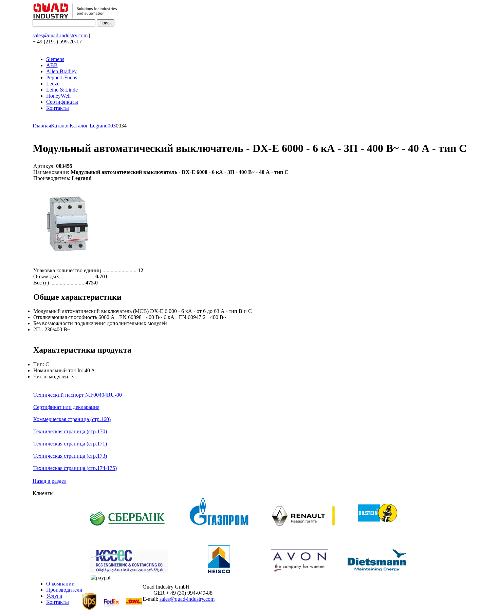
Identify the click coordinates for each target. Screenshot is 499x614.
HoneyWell (58, 96)
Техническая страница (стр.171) (70, 444)
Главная (42, 125)
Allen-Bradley (61, 71)
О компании (60, 584)
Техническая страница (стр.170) (70, 431)
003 (112, 125)
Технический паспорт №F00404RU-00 (77, 395)
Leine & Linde (62, 90)
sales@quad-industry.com (60, 35)
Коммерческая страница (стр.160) (72, 419)
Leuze (52, 83)
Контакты (57, 108)
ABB (52, 65)
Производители (64, 590)
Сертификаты (62, 102)
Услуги (54, 596)
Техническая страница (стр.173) (70, 456)
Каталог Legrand (89, 125)
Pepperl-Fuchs (61, 77)
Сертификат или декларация (66, 407)
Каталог (60, 125)
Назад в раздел (50, 481)
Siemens (55, 59)
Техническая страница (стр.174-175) (75, 468)
